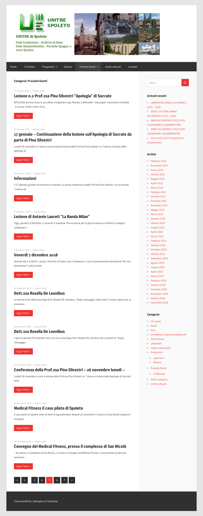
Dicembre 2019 (159, 249)
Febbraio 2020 (158, 240)
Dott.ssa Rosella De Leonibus (39, 293)
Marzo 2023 (157, 170)
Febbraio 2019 (158, 280)
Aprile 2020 (157, 231)
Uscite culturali (113, 66)
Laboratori (156, 343)
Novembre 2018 (159, 293)
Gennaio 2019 (158, 284)
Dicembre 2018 (159, 289)
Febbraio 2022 (158, 192)
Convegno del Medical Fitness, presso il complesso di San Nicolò (70, 446)
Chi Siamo (29, 66)
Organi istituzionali (161, 347)
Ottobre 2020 (158, 223)
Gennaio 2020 (158, 245)
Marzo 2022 (157, 187)
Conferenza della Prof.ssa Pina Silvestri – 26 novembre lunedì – (69, 369)
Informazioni (25, 178)
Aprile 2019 (157, 271)
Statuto (68, 66)
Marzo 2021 (157, 214)
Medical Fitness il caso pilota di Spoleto (48, 408)
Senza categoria (159, 379)
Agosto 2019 (157, 262)
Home (13, 66)
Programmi (48, 66)
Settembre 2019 (159, 258)
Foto (153, 330)
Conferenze (159, 373)
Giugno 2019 (157, 267)
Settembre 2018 (159, 302)
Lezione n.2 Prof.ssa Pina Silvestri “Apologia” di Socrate (62, 95)
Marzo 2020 (157, 236)
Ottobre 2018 (158, 298)
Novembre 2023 (159, 165)
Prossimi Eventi (88, 66)
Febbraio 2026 (158, 161)
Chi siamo (156, 321)
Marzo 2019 (157, 276)
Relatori (157, 362)
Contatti (132, 66)
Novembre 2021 (159, 205)
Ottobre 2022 (158, 174)
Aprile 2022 (157, 183)
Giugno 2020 (158, 227)
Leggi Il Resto (22, 115)
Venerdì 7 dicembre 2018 (36, 254)
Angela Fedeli (39, 91)
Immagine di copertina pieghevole (168, 334)
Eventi (154, 325)
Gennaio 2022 (158, 196)
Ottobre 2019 (158, 253)
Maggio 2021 (158, 209)
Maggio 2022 (158, 178)
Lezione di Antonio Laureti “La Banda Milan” (52, 216)
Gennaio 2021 (158, 218)
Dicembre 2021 (159, 200)
